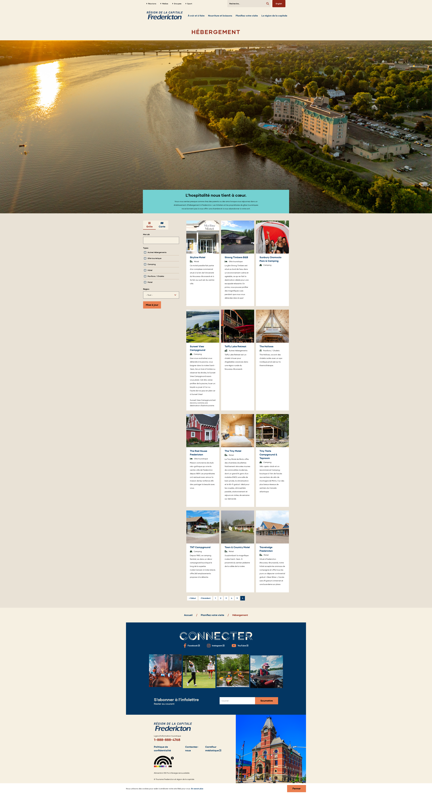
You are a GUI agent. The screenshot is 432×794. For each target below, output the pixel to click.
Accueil (188, 615)
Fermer (296, 788)
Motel (150, 282)
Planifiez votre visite (212, 615)
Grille (149, 226)
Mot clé (146, 234)
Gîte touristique (154, 258)
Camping (152, 264)
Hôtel (150, 270)
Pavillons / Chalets (156, 276)
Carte (162, 226)
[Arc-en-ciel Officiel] (164, 766)
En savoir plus (197, 788)
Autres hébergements (157, 252)
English (279, 3)
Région (146, 289)
